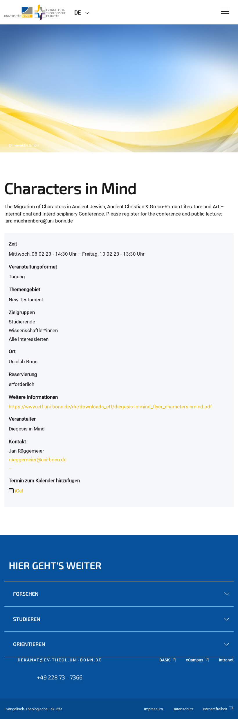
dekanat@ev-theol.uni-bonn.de (60, 660)
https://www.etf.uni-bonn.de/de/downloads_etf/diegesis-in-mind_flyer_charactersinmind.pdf (110, 407)
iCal (19, 491)
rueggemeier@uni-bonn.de (37, 459)
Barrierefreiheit (215, 709)
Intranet (226, 660)
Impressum (153, 709)
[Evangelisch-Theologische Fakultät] (35, 12)
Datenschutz (182, 709)
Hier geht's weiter (55, 565)
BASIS (164, 660)
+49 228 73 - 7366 (59, 677)
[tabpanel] (119, 88)
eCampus (194, 660)
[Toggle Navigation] (225, 12)
